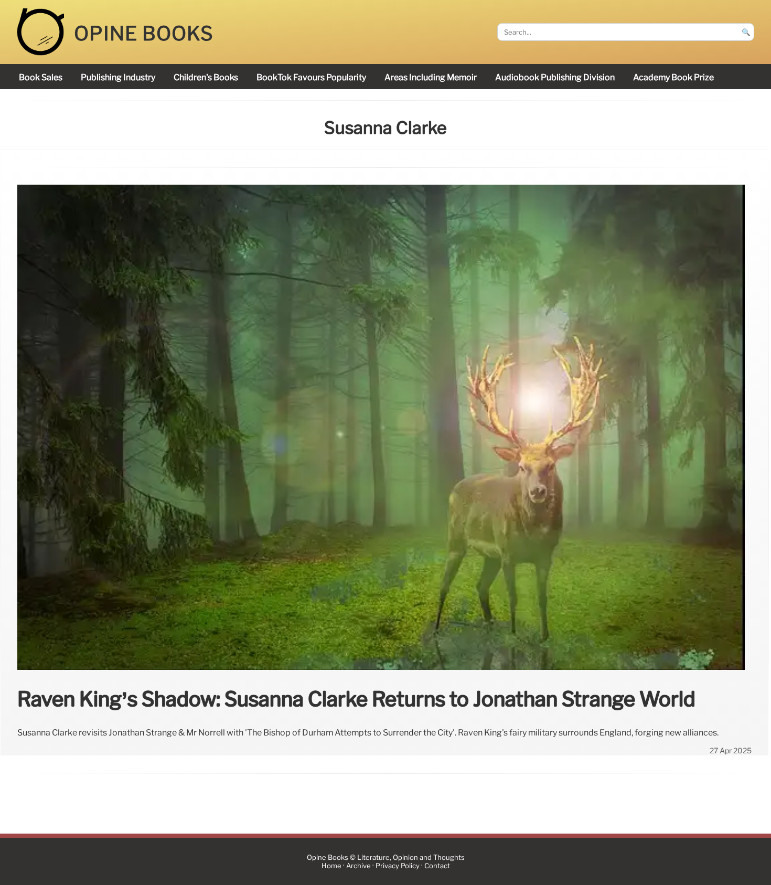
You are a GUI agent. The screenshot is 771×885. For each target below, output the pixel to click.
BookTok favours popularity (311, 77)
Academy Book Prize (673, 77)
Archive (358, 866)
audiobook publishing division (555, 77)
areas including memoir (430, 77)
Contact (437, 866)
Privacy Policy (398, 866)
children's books (206, 77)
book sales (40, 77)
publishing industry (118, 77)
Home (331, 866)
